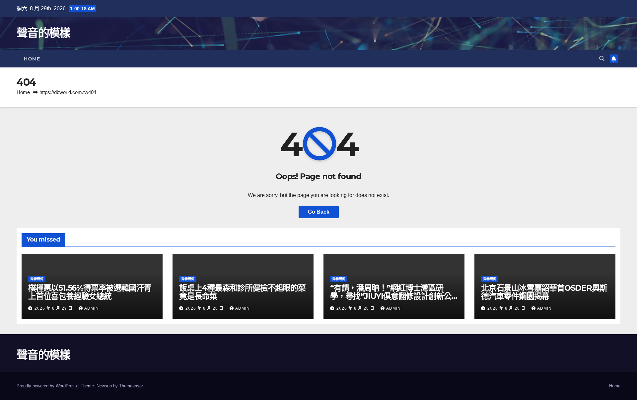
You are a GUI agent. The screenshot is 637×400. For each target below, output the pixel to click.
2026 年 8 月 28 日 (205, 308)
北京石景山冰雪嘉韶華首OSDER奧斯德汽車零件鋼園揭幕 (544, 292)
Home (32, 59)
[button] (601, 58)
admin (91, 308)
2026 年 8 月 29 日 (54, 308)
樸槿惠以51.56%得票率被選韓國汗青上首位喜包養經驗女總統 (89, 292)
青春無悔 (36, 279)
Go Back (318, 212)
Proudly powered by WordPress (47, 385)
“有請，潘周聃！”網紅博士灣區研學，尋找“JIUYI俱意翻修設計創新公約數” (390, 296)
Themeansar (131, 385)
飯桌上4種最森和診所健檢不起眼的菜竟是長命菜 (242, 292)
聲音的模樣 (43, 33)
